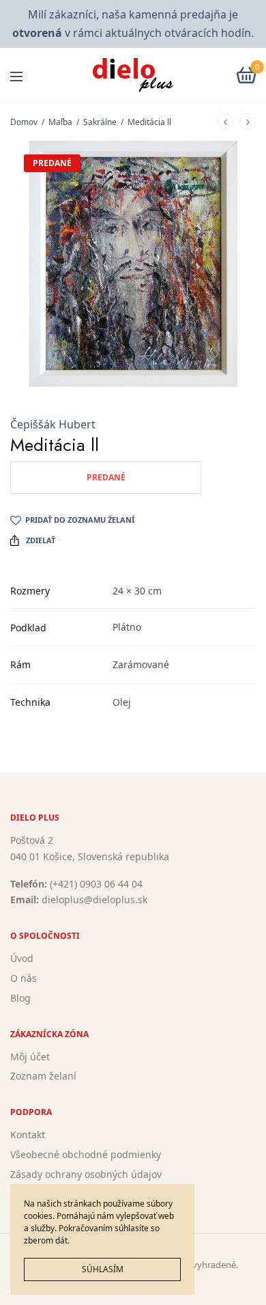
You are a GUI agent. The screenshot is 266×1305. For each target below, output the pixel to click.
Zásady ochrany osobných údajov (86, 1173)
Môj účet (30, 1055)
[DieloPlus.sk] (133, 75)
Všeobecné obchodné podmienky (85, 1154)
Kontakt (27, 1134)
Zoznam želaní (43, 1075)
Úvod (21, 958)
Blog (20, 997)
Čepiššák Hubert (52, 424)
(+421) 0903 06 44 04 (96, 883)
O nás (23, 978)
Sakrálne (100, 122)
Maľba (60, 122)
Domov (24, 122)
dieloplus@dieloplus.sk (94, 899)
